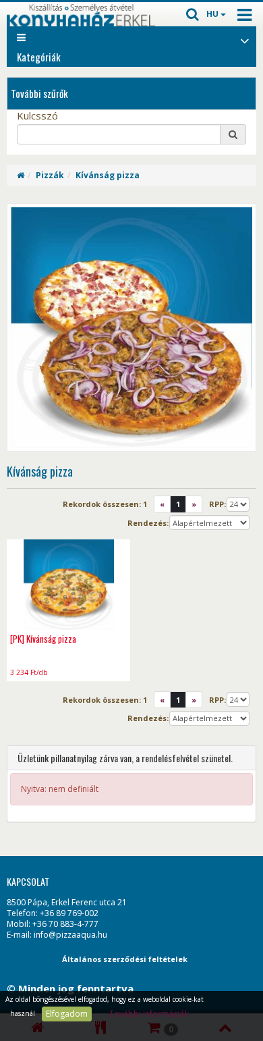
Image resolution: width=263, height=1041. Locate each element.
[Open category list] (245, 40)
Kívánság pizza (108, 175)
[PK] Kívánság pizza (43, 638)
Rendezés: (148, 523)
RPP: (217, 504)
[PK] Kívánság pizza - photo (68, 584)
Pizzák (50, 175)
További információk (149, 1013)
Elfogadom (67, 1013)
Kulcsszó (37, 115)
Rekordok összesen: (105, 504)
